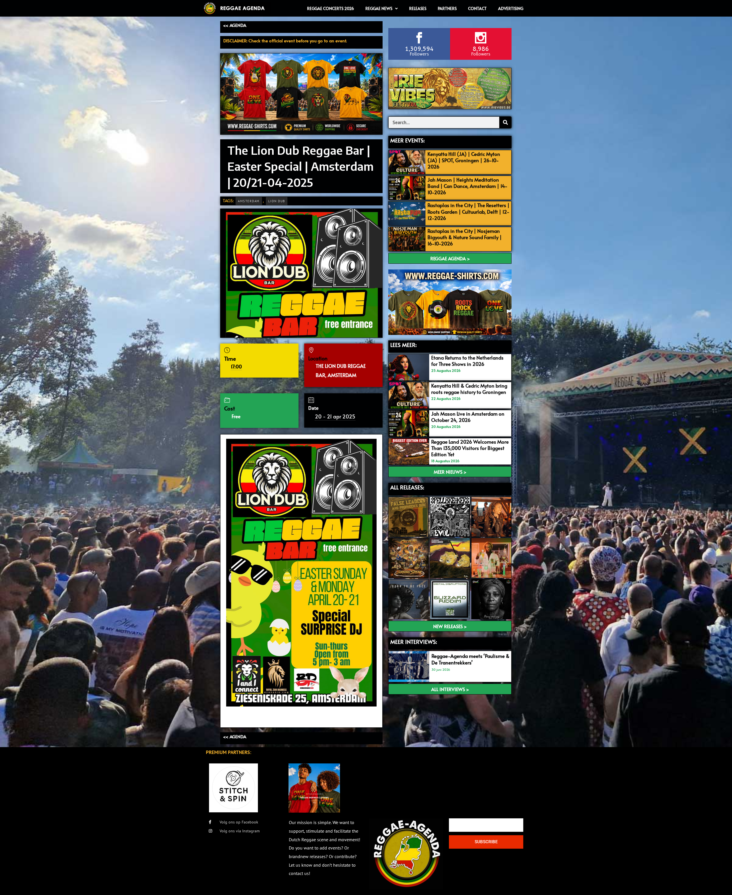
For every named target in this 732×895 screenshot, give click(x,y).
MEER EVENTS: (407, 140)
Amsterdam (249, 201)
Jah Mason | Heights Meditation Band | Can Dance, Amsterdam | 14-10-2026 (467, 186)
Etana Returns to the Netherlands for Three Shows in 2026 (467, 360)
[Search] (505, 122)
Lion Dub (276, 201)
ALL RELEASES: (407, 487)
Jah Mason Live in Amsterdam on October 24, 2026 (467, 416)
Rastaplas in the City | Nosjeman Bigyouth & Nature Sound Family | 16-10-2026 (464, 237)
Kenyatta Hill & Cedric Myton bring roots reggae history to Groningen (469, 388)
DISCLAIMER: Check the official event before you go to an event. (285, 40)
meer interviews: (413, 641)
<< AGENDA (234, 25)
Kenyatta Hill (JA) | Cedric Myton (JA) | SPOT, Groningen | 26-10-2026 (463, 160)
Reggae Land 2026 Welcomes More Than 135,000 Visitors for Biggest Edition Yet (470, 448)
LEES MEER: (403, 344)
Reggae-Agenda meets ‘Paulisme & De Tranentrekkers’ (470, 659)
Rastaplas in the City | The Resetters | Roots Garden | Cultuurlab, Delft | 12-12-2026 (468, 211)
